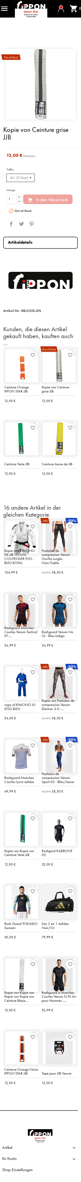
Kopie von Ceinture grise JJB (55, 389)
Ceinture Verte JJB (16, 464)
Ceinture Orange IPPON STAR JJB (16, 389)
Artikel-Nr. (11, 310)
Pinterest (31, 224)
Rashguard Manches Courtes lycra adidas (19, 779)
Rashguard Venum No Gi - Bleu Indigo (57, 633)
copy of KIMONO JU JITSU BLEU (19, 706)
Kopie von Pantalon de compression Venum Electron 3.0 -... (58, 704)
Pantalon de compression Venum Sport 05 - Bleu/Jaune (58, 777)
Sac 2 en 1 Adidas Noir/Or (55, 925)
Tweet (21, 224)
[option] (40, 84)
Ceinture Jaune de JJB (57, 464)
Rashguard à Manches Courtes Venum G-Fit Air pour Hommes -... (59, 996)
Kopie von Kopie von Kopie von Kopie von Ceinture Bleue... (19, 996)
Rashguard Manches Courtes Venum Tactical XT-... (20, 631)
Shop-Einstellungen (17, 1169)
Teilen (11, 224)
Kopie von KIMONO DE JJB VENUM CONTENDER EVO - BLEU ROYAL (19, 556)
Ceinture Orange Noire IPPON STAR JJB (21, 1071)
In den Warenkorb (48, 200)
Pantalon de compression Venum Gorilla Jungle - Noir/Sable (56, 556)
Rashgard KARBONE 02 (57, 852)
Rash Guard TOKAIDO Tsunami (21, 925)
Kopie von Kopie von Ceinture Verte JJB (19, 852)
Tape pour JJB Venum (56, 1073)
